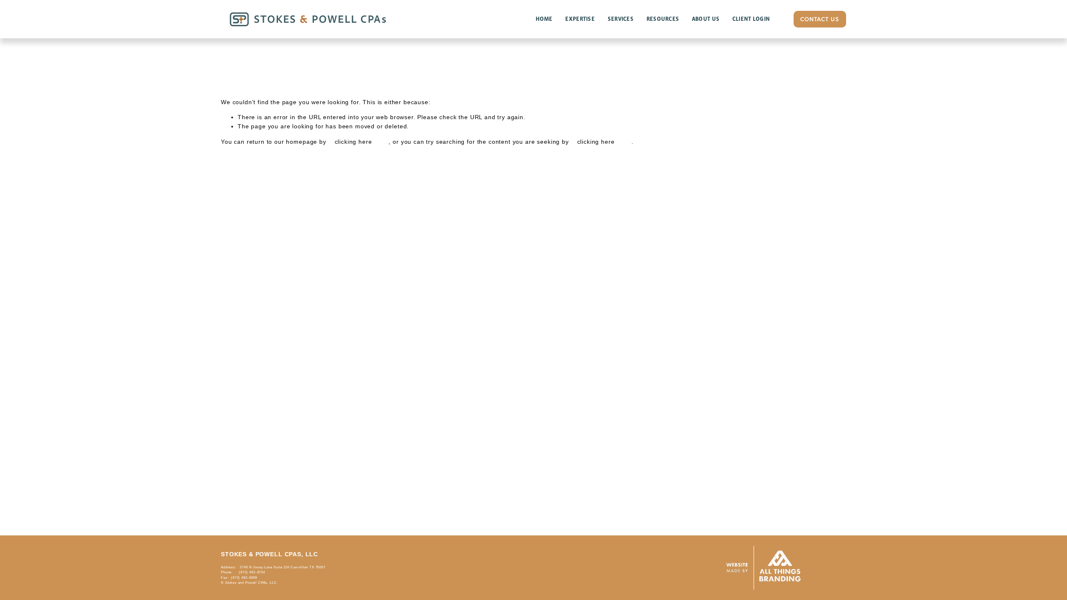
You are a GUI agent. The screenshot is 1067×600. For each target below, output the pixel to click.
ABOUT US (705, 18)
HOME (544, 18)
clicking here (353, 141)
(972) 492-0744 (252, 572)
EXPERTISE (580, 18)
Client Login (751, 18)
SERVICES (621, 18)
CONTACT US (819, 19)
